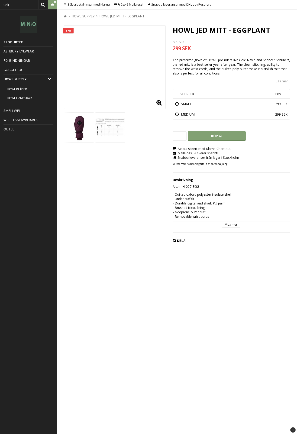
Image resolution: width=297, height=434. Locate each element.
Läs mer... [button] (283, 81)
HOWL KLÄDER (17, 89)
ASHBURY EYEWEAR (18, 51)
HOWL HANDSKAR (19, 98)
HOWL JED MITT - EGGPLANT (122, 16)
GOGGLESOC (13, 70)
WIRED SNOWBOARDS (20, 120)
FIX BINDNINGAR (16, 60)
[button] (159, 102)
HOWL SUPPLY (14, 79)
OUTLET (9, 129)
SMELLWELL (13, 110)
